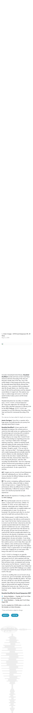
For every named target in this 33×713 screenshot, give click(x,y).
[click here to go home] (11, 4)
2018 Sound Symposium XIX (20, 334)
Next (14, 615)
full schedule (5, 607)
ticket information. (16, 607)
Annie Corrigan (7, 334)
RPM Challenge (10, 408)
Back (6, 615)
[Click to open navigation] (29, 4)
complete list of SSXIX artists (14, 605)
